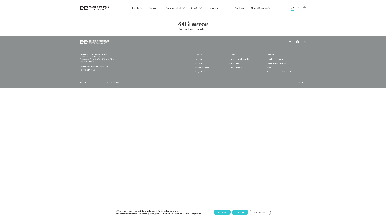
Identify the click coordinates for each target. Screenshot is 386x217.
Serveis (194, 7)
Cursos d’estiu (235, 63)
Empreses (213, 7)
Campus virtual (173, 7)
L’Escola (135, 7)
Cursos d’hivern (235, 67)
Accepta (222, 212)
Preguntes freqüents (203, 72)
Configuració (260, 212)
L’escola (199, 54)
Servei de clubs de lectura (277, 63)
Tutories (270, 67)
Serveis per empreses (275, 59)
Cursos (152, 7)
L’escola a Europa (202, 67)
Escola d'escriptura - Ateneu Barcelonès (95, 8)
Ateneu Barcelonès (260, 7)
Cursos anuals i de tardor (239, 59)
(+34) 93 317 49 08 (87, 70)
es (298, 7)
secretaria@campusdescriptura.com (94, 66)
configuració (195, 213)
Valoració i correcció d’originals (279, 72)
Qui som (198, 59)
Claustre (198, 63)
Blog (226, 7)
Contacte (239, 7)
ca (292, 7)
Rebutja (240, 212)
